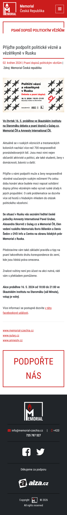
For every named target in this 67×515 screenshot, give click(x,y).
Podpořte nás (33, 368)
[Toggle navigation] (59, 9)
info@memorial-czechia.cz (27, 430)
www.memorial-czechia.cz (18, 330)
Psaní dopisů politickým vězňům (34, 27)
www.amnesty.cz (13, 340)
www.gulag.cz (11, 335)
